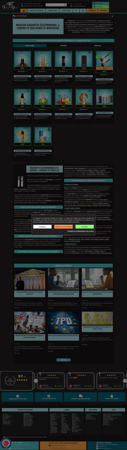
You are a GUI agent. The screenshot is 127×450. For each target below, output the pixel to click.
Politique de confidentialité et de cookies (80, 231)
